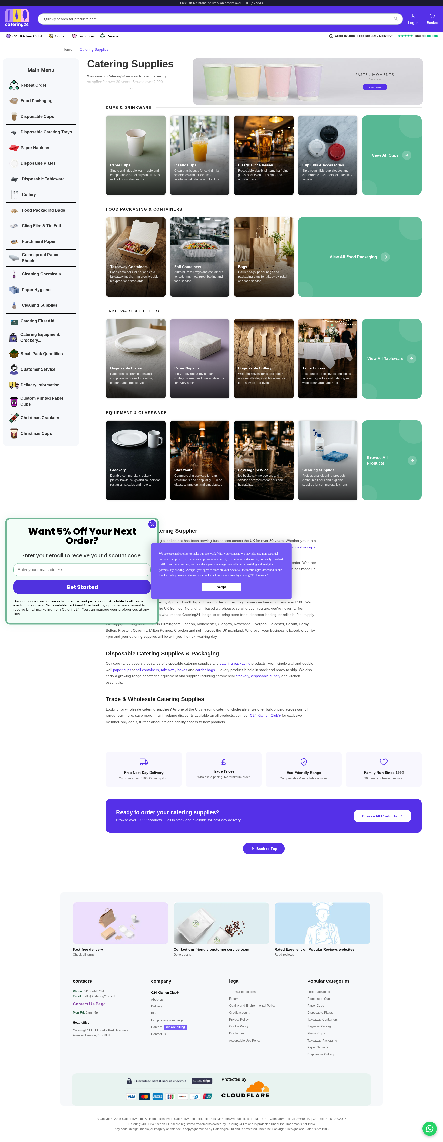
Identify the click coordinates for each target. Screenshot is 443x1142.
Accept (221, 587)
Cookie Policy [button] (167, 575)
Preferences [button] (259, 575)
